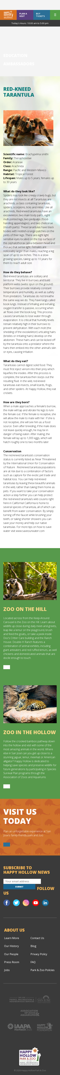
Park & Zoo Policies (42, 970)
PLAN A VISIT (23, 15)
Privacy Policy (38, 954)
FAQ (33, 962)
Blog (33, 946)
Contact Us (37, 938)
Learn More (11, 938)
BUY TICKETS (40, 15)
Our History (11, 946)
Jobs (7, 970)
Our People (11, 954)
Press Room (11, 962)
